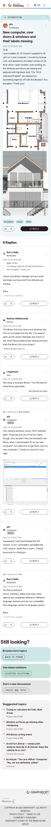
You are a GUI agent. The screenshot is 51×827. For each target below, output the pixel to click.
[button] (5, 228)
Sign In (45, 5)
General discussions (15, 754)
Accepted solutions (17, 673)
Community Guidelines (24, 817)
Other (28, 222)
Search (28, 5)
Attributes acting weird (19, 734)
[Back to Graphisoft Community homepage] (16, 5)
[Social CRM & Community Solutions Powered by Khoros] (8, 800)
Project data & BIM (14, 716)
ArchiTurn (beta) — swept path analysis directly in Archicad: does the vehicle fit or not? (27, 747)
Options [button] (46, 16)
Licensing (10, 766)
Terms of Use (33, 814)
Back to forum (14, 657)
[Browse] (4, 5)
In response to (17, 412)
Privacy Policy (17, 814)
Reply (35, 228)
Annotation (8, 222)
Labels (20, 222)
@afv (9, 263)
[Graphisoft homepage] (38, 793)
